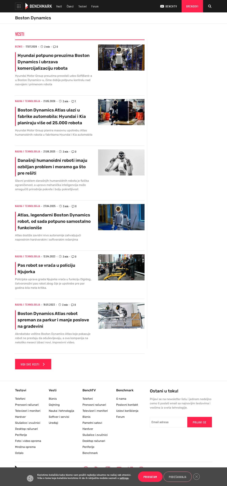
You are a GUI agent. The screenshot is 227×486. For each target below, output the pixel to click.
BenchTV (171, 6)
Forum (95, 6)
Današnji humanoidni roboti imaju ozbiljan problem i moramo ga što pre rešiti (52, 167)
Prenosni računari (27, 404)
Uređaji (53, 422)
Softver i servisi (59, 416)
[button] (18, 6)
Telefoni (20, 398)
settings (124, 478)
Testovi (82, 6)
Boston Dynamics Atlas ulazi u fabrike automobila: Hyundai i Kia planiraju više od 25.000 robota (52, 116)
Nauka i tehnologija (27, 101)
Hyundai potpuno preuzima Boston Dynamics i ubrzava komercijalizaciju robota (54, 62)
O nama (121, 398)
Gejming (54, 404)
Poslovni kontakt (127, 404)
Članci (70, 6)
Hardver (20, 416)
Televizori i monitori (27, 410)
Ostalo (19, 453)
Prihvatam (150, 477)
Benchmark (90, 453)
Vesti (59, 6)
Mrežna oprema (25, 447)
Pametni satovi (92, 422)
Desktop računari (26, 429)
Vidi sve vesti (30, 364)
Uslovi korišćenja (127, 410)
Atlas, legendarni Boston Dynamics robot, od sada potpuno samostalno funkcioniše (54, 221)
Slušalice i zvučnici (27, 422)
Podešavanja (177, 477)
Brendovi (192, 6)
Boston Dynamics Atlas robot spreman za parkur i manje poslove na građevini (53, 320)
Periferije (21, 435)
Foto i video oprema (28, 441)
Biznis (19, 46)
